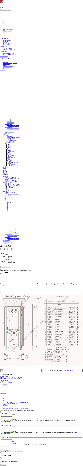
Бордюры (4, 25)
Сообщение (14, 419)
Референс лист (5, 168)
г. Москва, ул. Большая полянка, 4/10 (10, 403)
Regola (8, 217)
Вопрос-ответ (5, 89)
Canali (8, 207)
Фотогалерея (5, 78)
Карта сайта (5, 407)
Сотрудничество (6, 15)
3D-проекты (5, 79)
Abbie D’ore (9, 202)
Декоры (4, 23)
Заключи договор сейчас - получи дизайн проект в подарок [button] (20, 270)
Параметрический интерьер (8, 33)
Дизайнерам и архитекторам (8, 90)
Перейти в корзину (4, 7)
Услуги (1, 60)
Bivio (8, 205)
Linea (8, 211)
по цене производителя (68, 370)
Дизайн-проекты (6, 80)
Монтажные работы (6, 64)
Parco (8, 216)
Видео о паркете (6, 84)
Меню (4, 12)
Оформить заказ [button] (9, 382)
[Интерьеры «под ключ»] (5, 378)
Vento (8, 220)
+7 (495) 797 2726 (6, 404)
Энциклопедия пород (7, 86)
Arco (8, 203)
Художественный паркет (5, 18)
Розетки (4, 24)
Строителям (5, 98)
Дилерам (4, 91)
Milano (8, 212)
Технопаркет (5, 42)
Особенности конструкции (12, 194)
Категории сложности (11, 195)
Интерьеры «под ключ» (7, 67)
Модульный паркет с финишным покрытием (11, 21)
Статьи (4, 88)
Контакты (4, 16)
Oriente (8, 215)
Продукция (5, 11)
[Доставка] (3, 376)
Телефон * (14, 415)
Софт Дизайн (5, 62)
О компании (2, 70)
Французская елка (6, 44)
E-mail (13, 417)
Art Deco (9, 204)
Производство (5, 13)
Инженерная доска (6, 41)
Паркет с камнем (10, 186)
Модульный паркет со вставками (9, 22)
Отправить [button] (3, 422)
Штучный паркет (3, 51)
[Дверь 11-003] (3, 248)
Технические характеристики (8, 48)
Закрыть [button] (2, 452)
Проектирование (6, 68)
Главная (4, 170)
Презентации (5, 85)
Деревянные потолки (7, 31)
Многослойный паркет (4, 38)
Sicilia (8, 219)
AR (3, 400)
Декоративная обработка (12, 230)
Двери (4, 30)
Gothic (8, 210)
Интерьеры (2, 27)
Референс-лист (5, 14)
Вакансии (9, 147)
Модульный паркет (6, 20)
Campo (8, 206)
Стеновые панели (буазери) (8, 29)
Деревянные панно (6, 35)
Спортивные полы (4, 56)
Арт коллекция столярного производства (11, 36)
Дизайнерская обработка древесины (10, 63)
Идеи (4, 87)
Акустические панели (7, 34)
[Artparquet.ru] (1, 2)
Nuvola (8, 213)
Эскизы (4, 81)
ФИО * (13, 414)
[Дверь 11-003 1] (10, 248)
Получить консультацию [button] (5, 270)
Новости (9, 146)
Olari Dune (9, 214)
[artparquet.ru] (3, 393)
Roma (8, 218)
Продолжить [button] (3, 382)
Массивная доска (3, 46)
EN (3, 399)
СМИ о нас (5, 71)
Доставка (4, 65)
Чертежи (4, 82)
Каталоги (4, 83)
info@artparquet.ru (6, 405)
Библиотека (2, 76)
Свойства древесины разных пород (9, 54)
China (8, 208)
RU (3, 398)
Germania (9, 209)
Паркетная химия (3, 57)
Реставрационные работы (8, 66)
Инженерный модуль (7, 40)
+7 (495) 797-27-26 (4, 3)
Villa (8, 221)
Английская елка (6, 43)
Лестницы (5, 32)
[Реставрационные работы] (6, 377)
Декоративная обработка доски (9, 49)
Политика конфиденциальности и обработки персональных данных (16, 408)
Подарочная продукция (4, 58)
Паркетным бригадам (7, 97)
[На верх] (0, 411)
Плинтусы (2, 59)
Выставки (9, 145)
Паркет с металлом (11, 187)
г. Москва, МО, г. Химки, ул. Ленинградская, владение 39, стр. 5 (15, 402)
